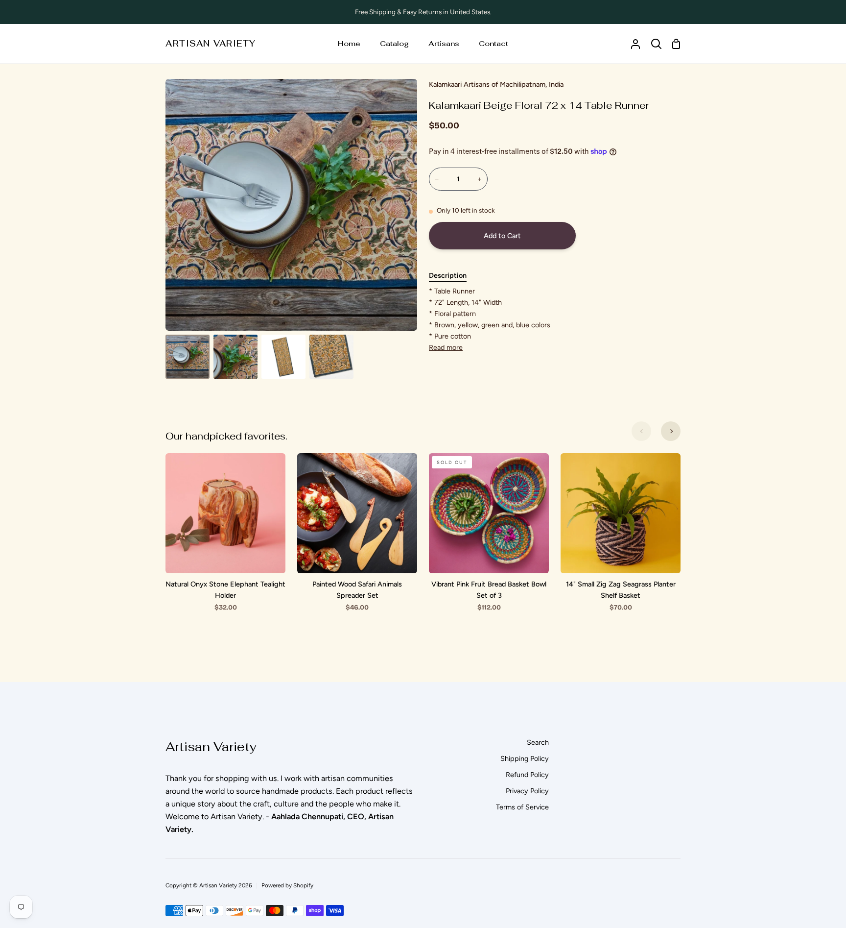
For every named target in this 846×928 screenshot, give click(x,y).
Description (448, 275)
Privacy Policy (527, 790)
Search (538, 742)
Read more (446, 347)
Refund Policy (527, 774)
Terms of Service (522, 807)
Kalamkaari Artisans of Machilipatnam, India (496, 84)
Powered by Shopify (287, 885)
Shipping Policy (524, 758)
